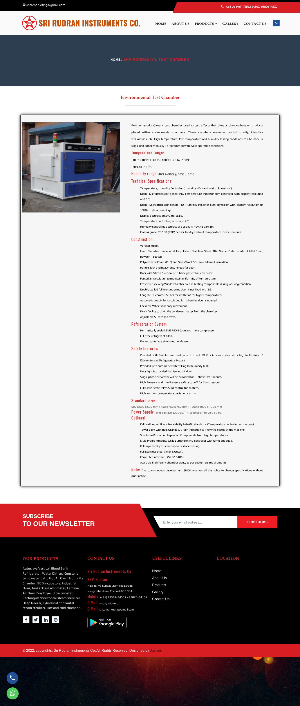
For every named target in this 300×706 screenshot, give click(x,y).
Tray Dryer (263, 139)
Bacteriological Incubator (273, 207)
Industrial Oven (267, 114)
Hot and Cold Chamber (272, 190)
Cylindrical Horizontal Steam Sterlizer (271, 179)
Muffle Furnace (266, 199)
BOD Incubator (266, 105)
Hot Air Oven (265, 89)
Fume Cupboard (267, 228)
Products (205, 23)
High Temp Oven (268, 237)
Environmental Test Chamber (269, 217)
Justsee (156, 650)
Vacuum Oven (265, 272)
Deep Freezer (265, 169)
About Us (181, 23)
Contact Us (261, 305)
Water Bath (263, 280)
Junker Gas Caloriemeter (272, 122)
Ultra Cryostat (265, 147)
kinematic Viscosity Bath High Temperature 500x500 (273, 258)
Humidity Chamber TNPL (273, 288)
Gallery (258, 299)
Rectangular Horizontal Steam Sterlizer (272, 157)
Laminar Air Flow (268, 130)
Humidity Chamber (269, 97)
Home (160, 23)
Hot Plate (262, 245)
